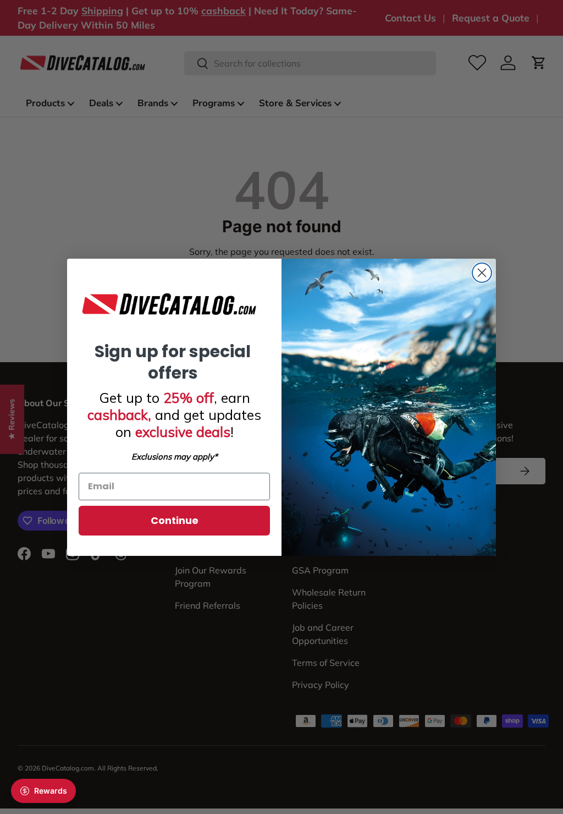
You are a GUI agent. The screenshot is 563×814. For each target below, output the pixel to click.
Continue (174, 520)
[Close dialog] (482, 272)
